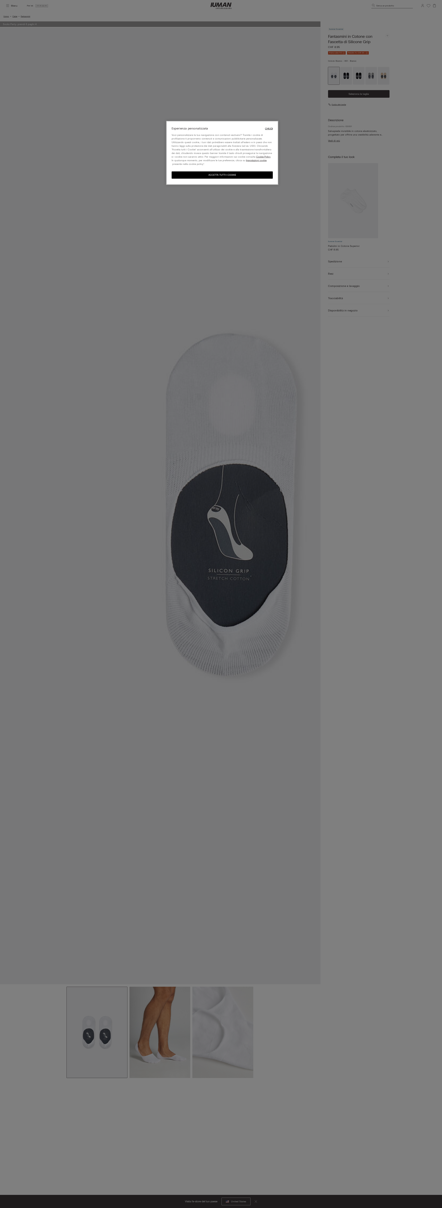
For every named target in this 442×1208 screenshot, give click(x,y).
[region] (222, 153)
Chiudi (269, 128)
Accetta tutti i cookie (222, 174)
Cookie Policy (263, 156)
